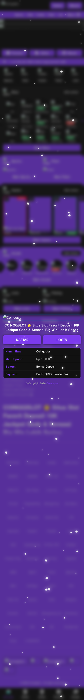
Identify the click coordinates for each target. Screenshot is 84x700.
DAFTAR (22, 340)
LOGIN (61, 340)
